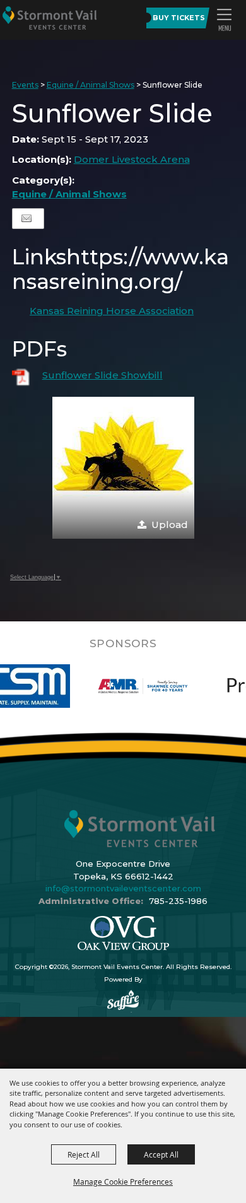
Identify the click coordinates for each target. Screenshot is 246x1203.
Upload (169, 525)
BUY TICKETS (179, 17)
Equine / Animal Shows (90, 85)
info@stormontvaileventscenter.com (123, 888)
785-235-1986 (178, 901)
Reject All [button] (83, 1154)
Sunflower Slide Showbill (102, 375)
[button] (224, 19)
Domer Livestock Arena (132, 159)
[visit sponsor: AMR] (124, 686)
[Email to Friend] (26, 219)
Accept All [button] (161, 1154)
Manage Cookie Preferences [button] (123, 1182)
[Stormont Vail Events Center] (50, 17)
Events (25, 85)
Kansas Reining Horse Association (112, 311)
